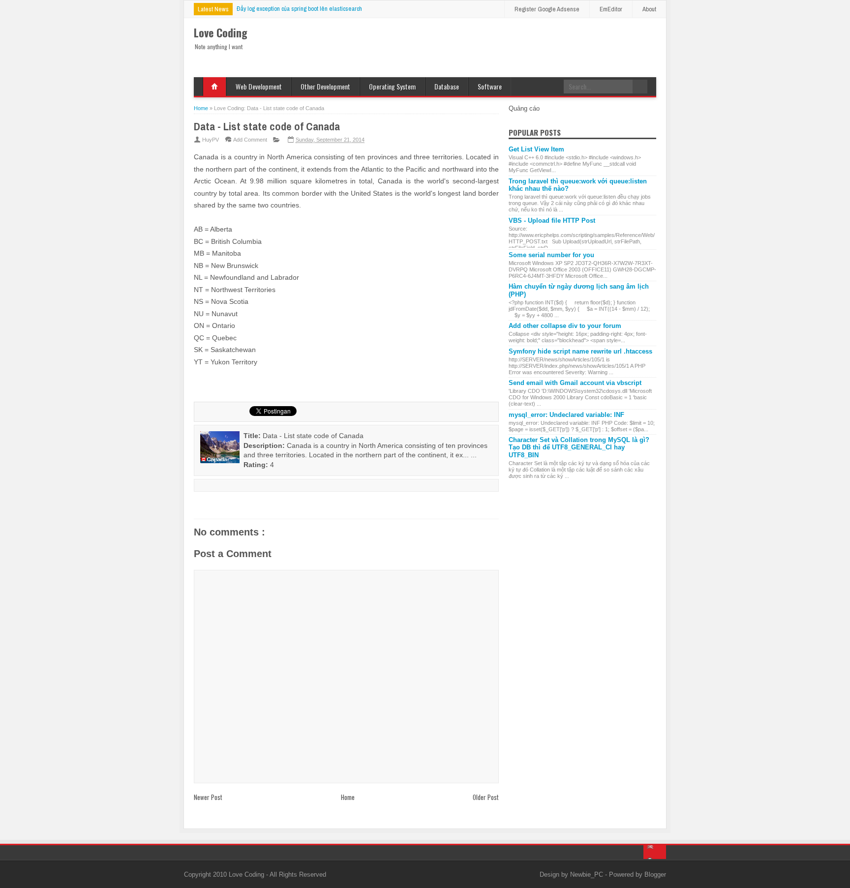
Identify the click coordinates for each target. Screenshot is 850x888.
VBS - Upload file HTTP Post (552, 220)
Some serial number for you (551, 255)
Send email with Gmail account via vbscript (575, 382)
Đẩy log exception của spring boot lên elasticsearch (299, 8)
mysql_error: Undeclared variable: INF (566, 414)
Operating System (392, 86)
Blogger (655, 874)
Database (446, 86)
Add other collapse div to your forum (565, 325)
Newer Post (208, 797)
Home (214, 86)
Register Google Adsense (547, 9)
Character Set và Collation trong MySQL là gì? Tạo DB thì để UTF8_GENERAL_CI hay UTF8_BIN (579, 447)
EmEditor (611, 9)
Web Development (259, 86)
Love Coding (247, 874)
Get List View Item (536, 149)
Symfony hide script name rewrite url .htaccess (580, 351)
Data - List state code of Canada (267, 126)
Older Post (486, 797)
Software (490, 86)
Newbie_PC (587, 874)
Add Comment (250, 140)
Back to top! (654, 852)
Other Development (325, 86)
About (649, 9)
